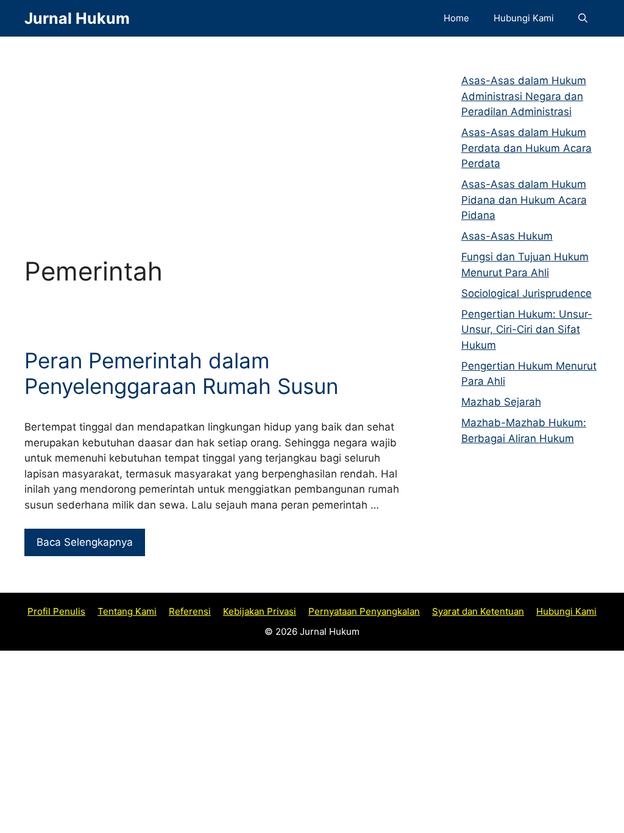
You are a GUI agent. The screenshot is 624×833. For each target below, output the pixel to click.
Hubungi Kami (524, 18)
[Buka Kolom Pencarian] (583, 18)
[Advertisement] (212, 134)
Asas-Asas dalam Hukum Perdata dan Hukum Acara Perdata (526, 148)
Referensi (190, 611)
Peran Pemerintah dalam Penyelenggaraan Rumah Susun (181, 373)
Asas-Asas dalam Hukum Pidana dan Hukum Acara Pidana (524, 199)
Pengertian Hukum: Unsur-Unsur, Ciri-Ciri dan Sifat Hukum (526, 329)
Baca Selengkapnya (85, 542)
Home (456, 18)
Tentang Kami (127, 611)
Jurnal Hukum (77, 18)
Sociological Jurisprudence (526, 293)
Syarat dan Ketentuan (478, 611)
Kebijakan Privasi (259, 611)
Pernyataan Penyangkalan (364, 611)
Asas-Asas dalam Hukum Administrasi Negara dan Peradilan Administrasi (523, 96)
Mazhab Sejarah (501, 402)
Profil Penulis (56, 611)
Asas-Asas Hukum (507, 236)
